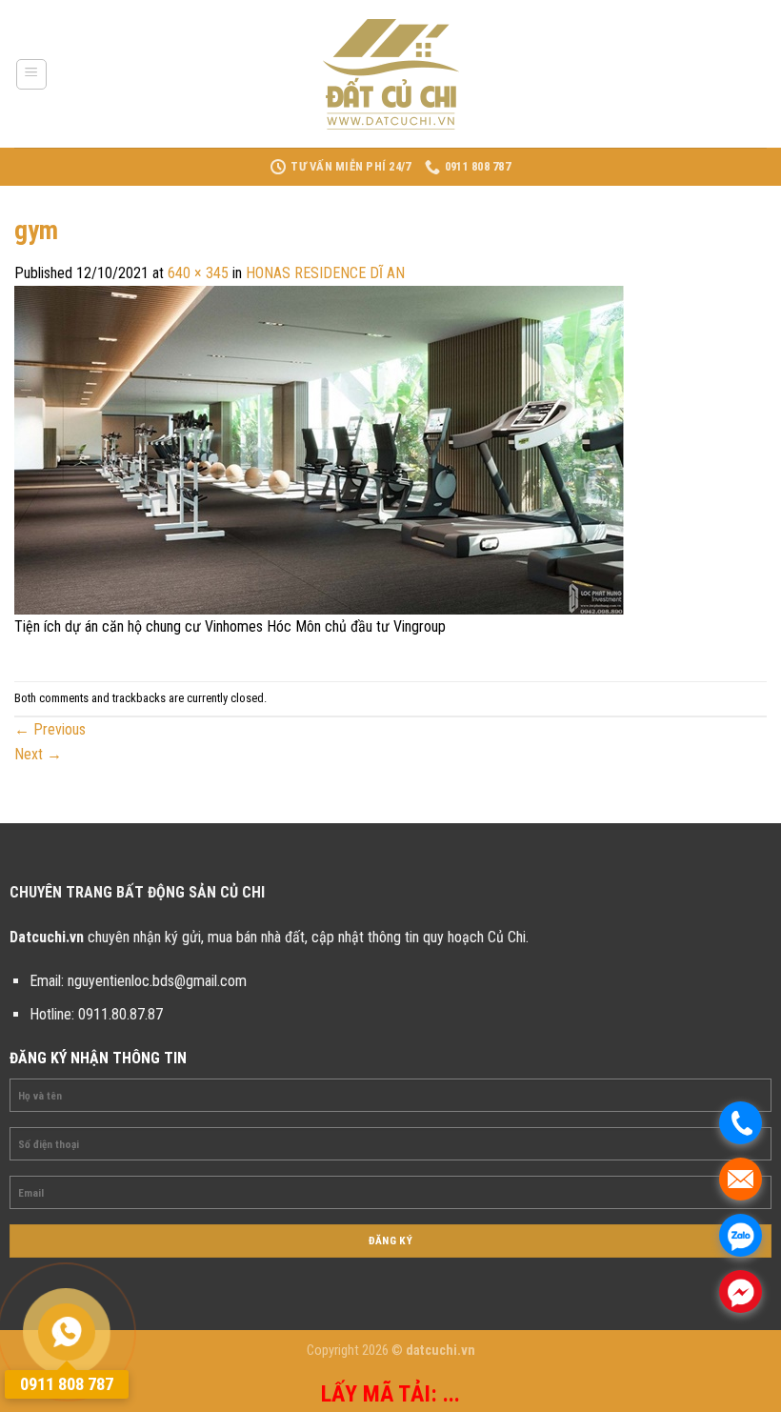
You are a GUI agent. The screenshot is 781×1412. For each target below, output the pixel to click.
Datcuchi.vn (47, 937)
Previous (50, 729)
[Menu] (32, 74)
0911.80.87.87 (120, 1014)
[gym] (319, 449)
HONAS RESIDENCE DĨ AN (325, 273)
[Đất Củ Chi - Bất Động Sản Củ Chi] (390, 74)
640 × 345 (198, 273)
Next (38, 754)
